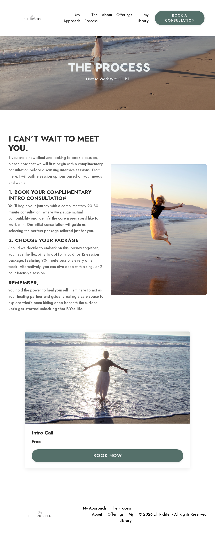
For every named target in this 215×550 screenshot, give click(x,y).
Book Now (107, 455)
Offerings (124, 15)
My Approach (71, 18)
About (107, 15)
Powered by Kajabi (194, 539)
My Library (142, 18)
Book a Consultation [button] (179, 18)
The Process (91, 18)
